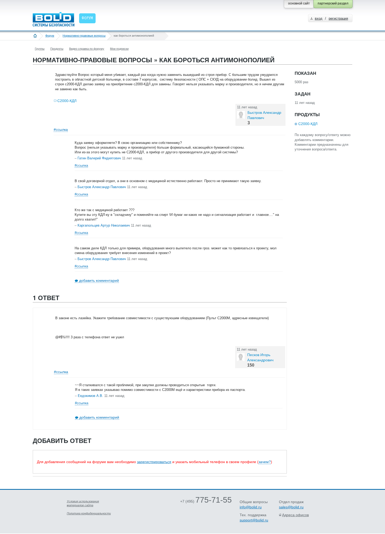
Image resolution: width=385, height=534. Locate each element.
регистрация (338, 18)
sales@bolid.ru (291, 507)
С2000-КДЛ (66, 101)
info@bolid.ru (251, 507)
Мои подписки (119, 48)
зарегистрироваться (154, 462)
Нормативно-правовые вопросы (84, 35)
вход (318, 18)
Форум (49, 35)
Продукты (56, 48)
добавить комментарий (99, 280)
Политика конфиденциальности (89, 513)
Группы (40, 48)
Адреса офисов (295, 515)
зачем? (264, 462)
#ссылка (61, 129)
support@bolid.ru (254, 520)
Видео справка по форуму (86, 48)
